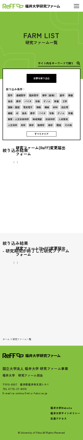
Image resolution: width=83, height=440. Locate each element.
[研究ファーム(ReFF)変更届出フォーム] (41, 162)
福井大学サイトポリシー (65, 413)
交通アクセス (58, 418)
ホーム (6, 339)
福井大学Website (61, 408)
